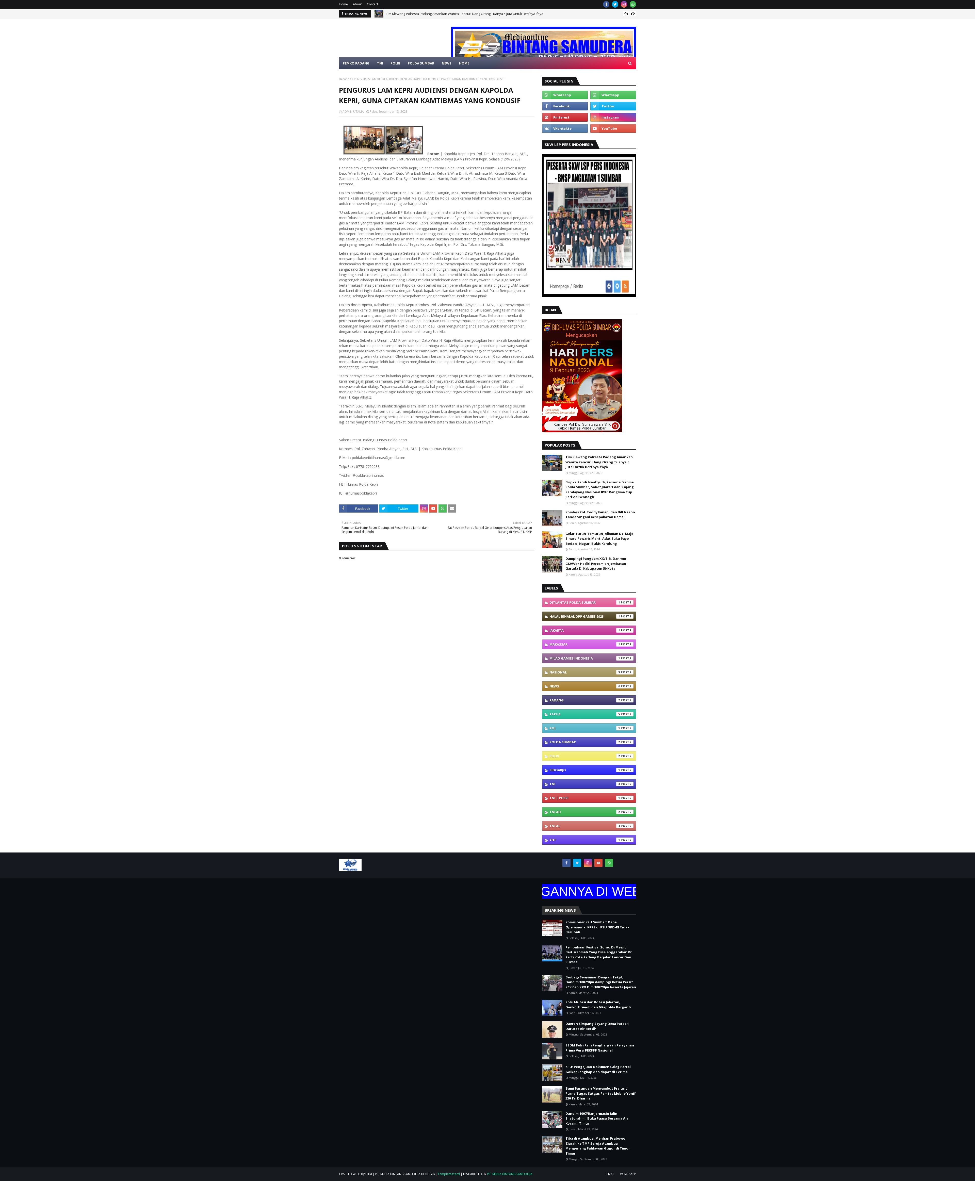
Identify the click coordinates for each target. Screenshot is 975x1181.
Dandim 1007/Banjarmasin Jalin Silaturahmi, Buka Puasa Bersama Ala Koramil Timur (596, 1118)
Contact (372, 4)
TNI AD (584, 812)
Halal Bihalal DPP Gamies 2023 (584, 616)
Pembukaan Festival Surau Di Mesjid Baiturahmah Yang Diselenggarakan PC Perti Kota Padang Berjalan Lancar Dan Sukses (598, 954)
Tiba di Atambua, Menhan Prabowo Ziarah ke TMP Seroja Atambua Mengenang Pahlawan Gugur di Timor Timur (597, 1146)
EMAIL (611, 1174)
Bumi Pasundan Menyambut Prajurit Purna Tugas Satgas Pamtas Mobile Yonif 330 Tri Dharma (600, 1093)
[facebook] (606, 4)
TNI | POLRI (584, 798)
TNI (584, 784)
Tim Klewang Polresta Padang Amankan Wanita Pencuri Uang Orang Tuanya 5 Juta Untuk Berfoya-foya (599, 462)
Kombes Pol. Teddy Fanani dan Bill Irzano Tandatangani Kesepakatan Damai (600, 514)
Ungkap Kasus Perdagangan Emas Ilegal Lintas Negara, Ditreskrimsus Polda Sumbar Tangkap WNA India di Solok (472, 16)
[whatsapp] (633, 4)
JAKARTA (584, 630)
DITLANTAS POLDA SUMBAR (584, 602)
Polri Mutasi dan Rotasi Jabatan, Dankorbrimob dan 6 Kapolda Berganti (598, 1004)
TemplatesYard (449, 1174)
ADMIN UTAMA (353, 111)
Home (343, 4)
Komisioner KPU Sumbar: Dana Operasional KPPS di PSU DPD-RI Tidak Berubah (597, 927)
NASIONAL (584, 672)
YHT (584, 840)
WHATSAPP (628, 1174)
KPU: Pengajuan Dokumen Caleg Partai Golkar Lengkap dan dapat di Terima (598, 1069)
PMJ (584, 728)
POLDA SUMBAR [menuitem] (421, 63)
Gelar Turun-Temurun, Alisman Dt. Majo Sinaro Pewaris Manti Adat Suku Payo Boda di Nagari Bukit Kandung (599, 538)
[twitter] (615, 4)
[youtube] (613, 128)
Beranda (345, 79)
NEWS (584, 686)
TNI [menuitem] (380, 63)
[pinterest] (565, 117)
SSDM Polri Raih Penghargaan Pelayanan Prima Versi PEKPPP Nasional (599, 1048)
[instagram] (624, 4)
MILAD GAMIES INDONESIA (584, 658)
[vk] (565, 128)
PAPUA (584, 714)
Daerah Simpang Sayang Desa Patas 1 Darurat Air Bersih (597, 1026)
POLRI (584, 756)
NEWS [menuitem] (446, 63)
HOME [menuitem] (464, 63)
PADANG (584, 700)
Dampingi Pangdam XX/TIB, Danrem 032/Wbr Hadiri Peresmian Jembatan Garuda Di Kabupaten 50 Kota (595, 563)
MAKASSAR (584, 644)
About (357, 4)
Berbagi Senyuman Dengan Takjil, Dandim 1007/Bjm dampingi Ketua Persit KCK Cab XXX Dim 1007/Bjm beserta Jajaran (600, 982)
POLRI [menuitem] (395, 63)
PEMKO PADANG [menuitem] (356, 63)
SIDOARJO (584, 770)
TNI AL (584, 826)
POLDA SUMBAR (584, 742)
